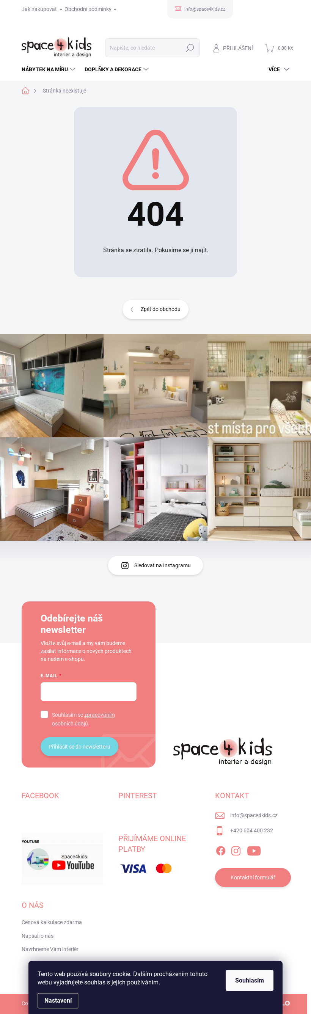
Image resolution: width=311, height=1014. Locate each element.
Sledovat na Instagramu (162, 565)
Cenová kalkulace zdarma (52, 922)
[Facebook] (220, 849)
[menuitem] (49, 69)
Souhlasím (249, 980)
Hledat (190, 48)
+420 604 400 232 (251, 830)
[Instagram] (236, 849)
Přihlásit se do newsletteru (79, 747)
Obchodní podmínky (88, 9)
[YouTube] (253, 849)
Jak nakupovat (39, 9)
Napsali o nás (37, 936)
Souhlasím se (83, 719)
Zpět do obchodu (161, 309)
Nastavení (58, 1000)
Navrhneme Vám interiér (50, 949)
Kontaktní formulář (253, 877)
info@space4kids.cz (254, 815)
